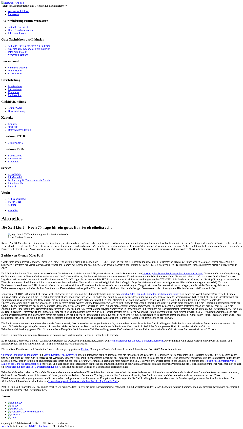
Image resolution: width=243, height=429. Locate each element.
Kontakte (13, 124)
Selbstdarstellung (17, 198)
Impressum (13, 14)
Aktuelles (13, 210)
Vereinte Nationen (17, 67)
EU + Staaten (15, 73)
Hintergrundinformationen (21, 30)
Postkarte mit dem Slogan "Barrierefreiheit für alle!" (33, 366)
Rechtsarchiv (14, 95)
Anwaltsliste (14, 174)
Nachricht (13, 127)
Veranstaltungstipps (18, 54)
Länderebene (14, 89)
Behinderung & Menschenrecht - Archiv (29, 180)
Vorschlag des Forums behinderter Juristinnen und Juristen (172, 273)
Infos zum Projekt (17, 33)
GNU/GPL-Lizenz (39, 426)
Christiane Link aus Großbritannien (20, 354)
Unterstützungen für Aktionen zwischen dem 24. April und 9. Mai (83, 381)
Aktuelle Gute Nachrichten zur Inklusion (29, 45)
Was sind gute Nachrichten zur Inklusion (29, 48)
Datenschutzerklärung (19, 130)
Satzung (12, 204)
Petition (85, 349)
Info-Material (15, 177)
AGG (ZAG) (15, 108)
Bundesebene (15, 86)
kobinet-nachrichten (18, 11)
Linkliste (12, 186)
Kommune (13, 92)
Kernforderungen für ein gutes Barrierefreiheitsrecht (136, 340)
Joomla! (5, 426)
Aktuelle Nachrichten (19, 27)
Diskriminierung (16, 111)
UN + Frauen (15, 70)
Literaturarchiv (15, 183)
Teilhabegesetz (15, 142)
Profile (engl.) (15, 201)
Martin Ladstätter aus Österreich (60, 354)
